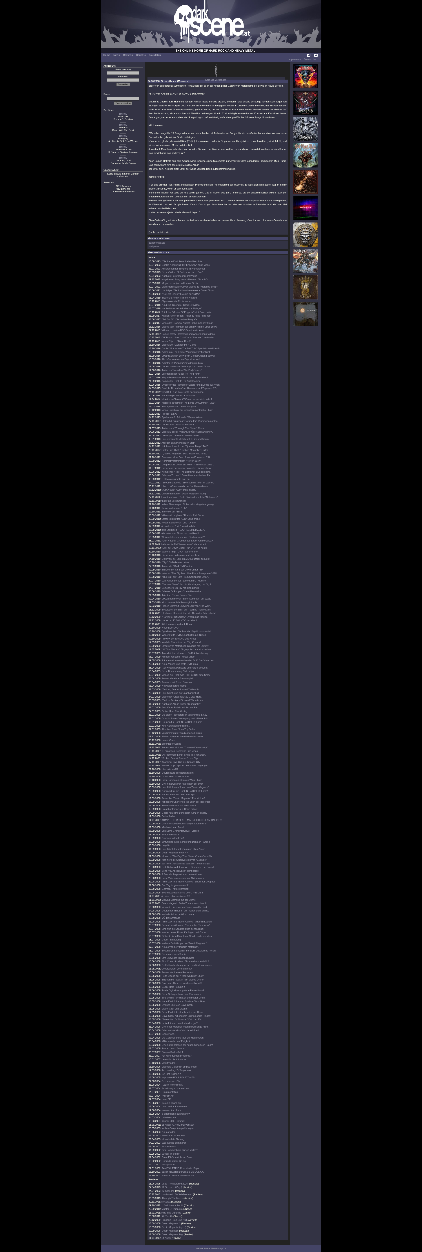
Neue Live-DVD (170, 627)
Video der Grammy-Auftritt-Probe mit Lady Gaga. (188, 323)
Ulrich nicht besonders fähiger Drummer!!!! (184, 823)
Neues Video (168, 1132)
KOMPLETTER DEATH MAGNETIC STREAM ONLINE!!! (192, 820)
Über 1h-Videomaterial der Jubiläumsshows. (185, 486)
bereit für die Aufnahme (174, 1059)
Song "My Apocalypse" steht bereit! (180, 870)
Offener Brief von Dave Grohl (177, 1005)
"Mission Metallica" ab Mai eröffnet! (180, 1030)
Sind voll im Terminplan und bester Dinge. (184, 997)
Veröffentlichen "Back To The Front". (181, 373)
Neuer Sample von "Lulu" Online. (179, 522)
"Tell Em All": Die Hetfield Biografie (179, 319)
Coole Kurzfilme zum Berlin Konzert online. (184, 812)
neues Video (168, 740)
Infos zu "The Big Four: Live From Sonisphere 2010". (190, 573)
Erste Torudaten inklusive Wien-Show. (182, 780)
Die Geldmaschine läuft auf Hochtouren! (183, 1037)
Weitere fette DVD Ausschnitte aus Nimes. (184, 635)
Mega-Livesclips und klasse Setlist (180, 283)
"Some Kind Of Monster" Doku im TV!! (182, 1019)
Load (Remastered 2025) (175, 1183)
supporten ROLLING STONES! (178, 1077)
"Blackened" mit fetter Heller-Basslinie (182, 261)
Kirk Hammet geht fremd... (176, 725)
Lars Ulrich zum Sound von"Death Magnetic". (186, 787)
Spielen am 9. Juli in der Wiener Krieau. (182, 417)
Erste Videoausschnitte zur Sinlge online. (183, 878)
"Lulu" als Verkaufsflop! (173, 500)
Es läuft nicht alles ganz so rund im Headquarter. (187, 965)
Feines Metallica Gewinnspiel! (177, 678)
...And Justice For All (172, 1205)
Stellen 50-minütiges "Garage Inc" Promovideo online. (190, 421)
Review (123, 114)
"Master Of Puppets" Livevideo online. (182, 591)
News (116, 55)
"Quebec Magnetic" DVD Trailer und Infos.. (184, 453)
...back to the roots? (172, 1084)
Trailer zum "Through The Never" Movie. (183, 428)
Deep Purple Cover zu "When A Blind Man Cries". (188, 464)
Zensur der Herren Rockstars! (178, 972)
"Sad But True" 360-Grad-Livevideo (181, 305)
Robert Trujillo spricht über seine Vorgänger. (185, 765)
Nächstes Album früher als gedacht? (181, 704)
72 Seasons (168, 1191)
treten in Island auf (171, 1103)
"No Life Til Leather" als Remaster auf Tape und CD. (189, 388)
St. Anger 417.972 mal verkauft (178, 1124)
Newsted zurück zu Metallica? (178, 1175)
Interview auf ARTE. (172, 511)
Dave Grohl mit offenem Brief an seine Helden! (186, 1016)
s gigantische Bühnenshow (176, 1113)
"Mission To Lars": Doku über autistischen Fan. (187, 475)
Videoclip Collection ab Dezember (179, 1066)
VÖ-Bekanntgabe (171, 918)
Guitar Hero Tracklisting (174, 711)
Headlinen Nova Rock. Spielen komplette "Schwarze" (189, 497)
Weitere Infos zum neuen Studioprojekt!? (183, 537)
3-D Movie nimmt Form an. (176, 479)
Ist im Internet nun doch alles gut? (180, 1023)
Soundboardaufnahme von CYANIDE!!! (182, 892)
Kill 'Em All (167, 1216)
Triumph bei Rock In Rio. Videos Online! (183, 979)
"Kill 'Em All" (168, 1095)
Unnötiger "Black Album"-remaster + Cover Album (188, 290)
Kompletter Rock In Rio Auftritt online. (181, 381)
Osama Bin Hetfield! (172, 1052)
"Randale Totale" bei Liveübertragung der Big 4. (187, 584)
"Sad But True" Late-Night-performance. (183, 392)
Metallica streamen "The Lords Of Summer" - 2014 (189, 402)
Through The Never (172, 1198)
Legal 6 (165, 845)
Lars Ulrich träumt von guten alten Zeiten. (184, 849)
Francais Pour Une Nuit (174, 1220)
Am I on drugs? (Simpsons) (176, 1070)
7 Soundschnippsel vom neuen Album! (182, 874)
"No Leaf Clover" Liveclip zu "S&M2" (181, 294)
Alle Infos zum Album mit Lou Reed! (180, 533)
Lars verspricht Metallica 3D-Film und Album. (185, 439)
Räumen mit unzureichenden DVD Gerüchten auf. (188, 660)
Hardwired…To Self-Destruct (177, 1194)
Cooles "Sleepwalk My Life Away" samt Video (186, 265)
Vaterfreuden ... (170, 1063)
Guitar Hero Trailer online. (175, 776)
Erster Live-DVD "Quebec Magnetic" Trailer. (185, 450)
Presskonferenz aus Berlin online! (180, 809)
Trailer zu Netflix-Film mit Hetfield (179, 297)
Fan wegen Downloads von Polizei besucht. (185, 667)
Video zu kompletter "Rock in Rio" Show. (183, 515)
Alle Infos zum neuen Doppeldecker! (181, 359)
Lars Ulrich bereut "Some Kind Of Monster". (185, 580)
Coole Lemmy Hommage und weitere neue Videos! (188, 334)
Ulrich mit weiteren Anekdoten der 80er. (182, 783)
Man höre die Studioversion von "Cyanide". (184, 859)
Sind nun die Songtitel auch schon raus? (183, 929)
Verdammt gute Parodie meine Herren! (182, 733)
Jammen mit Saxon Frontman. (178, 682)
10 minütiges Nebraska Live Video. (180, 751)
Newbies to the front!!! (173, 838)
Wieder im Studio (171, 1153)
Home (106, 55)
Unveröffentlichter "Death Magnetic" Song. (184, 493)
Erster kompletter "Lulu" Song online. (181, 519)
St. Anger (166, 1238)
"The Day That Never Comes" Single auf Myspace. (189, 881)
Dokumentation (170, 1092)
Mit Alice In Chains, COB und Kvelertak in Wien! (187, 399)
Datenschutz (311, 59)
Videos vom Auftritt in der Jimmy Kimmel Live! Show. (189, 326)
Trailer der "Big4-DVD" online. (177, 566)
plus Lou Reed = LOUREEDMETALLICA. (183, 530)
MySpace (154, 246)
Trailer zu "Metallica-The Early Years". (182, 370)
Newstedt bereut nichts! (174, 685)
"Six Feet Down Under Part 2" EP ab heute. (184, 548)
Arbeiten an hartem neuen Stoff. (178, 442)
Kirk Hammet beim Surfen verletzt (180, 1150)
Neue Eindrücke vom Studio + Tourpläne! (183, 1001)
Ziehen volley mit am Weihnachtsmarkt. (183, 736)
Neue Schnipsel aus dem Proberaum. (182, 994)
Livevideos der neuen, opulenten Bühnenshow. (186, 468)
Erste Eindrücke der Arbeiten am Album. (183, 1012)
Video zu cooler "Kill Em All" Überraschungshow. (187, 431)
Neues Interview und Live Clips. (178, 794)
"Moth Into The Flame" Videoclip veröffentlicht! (186, 352)
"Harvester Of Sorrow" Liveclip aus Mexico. (185, 617)
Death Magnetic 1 (171, 1223)
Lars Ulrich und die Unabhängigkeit (180, 693)
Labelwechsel (169, 1117)
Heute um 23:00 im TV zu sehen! (179, 620)
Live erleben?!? (170, 769)
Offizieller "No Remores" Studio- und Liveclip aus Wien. (191, 384)
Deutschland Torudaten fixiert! (178, 772)
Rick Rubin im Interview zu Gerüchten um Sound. (188, 867)
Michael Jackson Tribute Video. (178, 656)
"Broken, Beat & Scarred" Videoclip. (181, 689)
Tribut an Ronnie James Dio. (177, 595)
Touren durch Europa (173, 1048)
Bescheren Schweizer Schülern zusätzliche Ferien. (189, 950)
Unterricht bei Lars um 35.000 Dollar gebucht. (186, 559)
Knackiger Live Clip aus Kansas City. (181, 762)
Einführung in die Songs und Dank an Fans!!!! (186, 841)
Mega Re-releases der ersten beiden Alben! (185, 377)
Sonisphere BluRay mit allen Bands (180, 588)
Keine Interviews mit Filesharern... (180, 805)
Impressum (295, 59)
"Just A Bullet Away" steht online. (179, 489)
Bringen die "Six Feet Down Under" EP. (182, 569)
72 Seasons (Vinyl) (172, 1187)
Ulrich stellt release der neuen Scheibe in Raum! (187, 1045)
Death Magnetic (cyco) (174, 1227)
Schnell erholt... (170, 1146)
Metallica (166, 1201)
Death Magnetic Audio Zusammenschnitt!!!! (184, 903)
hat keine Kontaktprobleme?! (177, 1055)
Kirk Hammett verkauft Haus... (178, 624)
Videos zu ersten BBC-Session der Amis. (183, 330)
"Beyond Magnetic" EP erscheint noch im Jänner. (188, 482)
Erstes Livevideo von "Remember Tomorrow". (186, 925)
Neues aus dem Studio (174, 954)
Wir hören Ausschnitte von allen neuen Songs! (186, 863)
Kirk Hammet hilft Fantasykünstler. (180, 602)
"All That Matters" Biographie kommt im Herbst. (186, 649)
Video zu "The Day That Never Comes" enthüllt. (187, 856)
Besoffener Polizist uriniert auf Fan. (180, 707)
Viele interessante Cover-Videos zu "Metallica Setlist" (190, 286)
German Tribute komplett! (175, 889)
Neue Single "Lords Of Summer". (179, 395)
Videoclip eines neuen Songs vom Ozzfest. (184, 907)
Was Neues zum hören (174, 1142)
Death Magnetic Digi (172, 1234)
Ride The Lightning (171, 1212)
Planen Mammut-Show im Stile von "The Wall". (186, 606)
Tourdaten (155, 55)
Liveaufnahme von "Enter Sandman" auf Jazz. (186, 598)
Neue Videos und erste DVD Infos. (180, 664)
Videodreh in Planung (173, 1139)
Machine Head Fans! (173, 827)
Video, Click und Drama (174, 1008)
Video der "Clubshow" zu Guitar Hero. (182, 696)
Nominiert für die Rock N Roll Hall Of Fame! (185, 791)
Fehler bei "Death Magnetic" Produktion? (183, 798)
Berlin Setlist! (168, 816)
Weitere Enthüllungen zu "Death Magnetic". (184, 943)
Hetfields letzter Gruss (174, 1161)
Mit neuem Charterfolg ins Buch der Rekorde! (186, 801)
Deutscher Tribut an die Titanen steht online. (185, 910)
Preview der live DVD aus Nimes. (179, 638)
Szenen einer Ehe (171, 1081)
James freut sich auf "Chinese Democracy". (185, 747)
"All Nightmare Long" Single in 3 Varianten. (184, 754)
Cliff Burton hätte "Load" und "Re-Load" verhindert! (188, 337)
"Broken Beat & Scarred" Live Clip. (180, 758)
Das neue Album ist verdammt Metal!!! (182, 983)
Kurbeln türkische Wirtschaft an (178, 914)
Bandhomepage (157, 242)
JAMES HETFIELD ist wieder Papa (180, 1168)
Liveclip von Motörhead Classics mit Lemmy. (185, 646)
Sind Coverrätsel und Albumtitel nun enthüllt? (185, 961)
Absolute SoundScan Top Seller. (178, 729)
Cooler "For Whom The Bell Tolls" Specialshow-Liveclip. (191, 348)
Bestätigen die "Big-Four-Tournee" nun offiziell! (186, 609)
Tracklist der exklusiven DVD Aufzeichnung (185, 653)
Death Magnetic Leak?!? (175, 852)
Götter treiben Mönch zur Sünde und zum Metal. (187, 936)
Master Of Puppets (172, 1209)
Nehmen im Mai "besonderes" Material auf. (184, 544)
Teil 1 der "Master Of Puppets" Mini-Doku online (187, 312)
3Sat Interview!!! (170, 834)
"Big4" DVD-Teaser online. (176, 562)
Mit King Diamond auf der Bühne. (179, 899)
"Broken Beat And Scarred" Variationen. (183, 700)
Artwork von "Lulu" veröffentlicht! (178, 526)
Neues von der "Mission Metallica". (180, 947)
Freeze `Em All (169, 413)
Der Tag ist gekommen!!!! (175, 885)
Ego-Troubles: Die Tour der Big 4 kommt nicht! (186, 631)
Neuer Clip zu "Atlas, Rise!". (176, 341)
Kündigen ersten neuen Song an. (179, 406)
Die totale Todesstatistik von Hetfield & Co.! (184, 714)
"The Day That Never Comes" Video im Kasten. (187, 921)
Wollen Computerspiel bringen (177, 1128)
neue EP (166, 1099)
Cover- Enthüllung (171, 939)
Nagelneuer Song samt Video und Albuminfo (185, 279)
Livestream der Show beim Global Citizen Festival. (188, 355)
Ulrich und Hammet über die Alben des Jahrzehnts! (189, 613)
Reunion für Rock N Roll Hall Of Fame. (182, 722)
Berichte (141, 55)
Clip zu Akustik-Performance (177, 301)
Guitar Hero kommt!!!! (173, 987)
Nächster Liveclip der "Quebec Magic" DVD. (185, 446)
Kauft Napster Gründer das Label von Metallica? (187, 540)
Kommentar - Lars (171, 1110)
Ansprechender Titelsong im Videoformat (183, 268)
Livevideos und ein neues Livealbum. (181, 555)
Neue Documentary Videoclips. (178, 671)
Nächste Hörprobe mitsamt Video (179, 276)
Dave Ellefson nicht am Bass (177, 1157)
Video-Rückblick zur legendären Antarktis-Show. (187, 410)
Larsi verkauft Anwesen (174, 1106)
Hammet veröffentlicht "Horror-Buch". (182, 460)
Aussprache (168, 1164)
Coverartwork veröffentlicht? (177, 968)
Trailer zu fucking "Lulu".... (175, 508)
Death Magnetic (170, 1230)
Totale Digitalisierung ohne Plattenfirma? (183, 990)
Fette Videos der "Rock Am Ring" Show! (183, 976)
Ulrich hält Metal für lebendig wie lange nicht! (185, 1026)
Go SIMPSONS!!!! (171, 1074)
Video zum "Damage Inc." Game (179, 344)
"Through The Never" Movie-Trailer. (181, 435)
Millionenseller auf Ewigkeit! (176, 1041)
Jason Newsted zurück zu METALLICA (183, 1171)
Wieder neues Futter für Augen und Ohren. (184, 932)
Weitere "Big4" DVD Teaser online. (180, 551)
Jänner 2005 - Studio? (173, 1121)
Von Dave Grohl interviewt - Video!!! (181, 830)
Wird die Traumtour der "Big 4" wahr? (181, 642)
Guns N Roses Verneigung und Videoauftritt (185, 718)
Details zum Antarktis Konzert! (178, 424)
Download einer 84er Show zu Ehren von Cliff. (186, 457)
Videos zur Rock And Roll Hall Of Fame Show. (186, 675)
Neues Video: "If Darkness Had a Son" (182, 272)
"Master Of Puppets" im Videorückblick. (183, 363)
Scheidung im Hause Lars (175, 1088)
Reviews (128, 55)
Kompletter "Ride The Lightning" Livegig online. (186, 471)
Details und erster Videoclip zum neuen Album (186, 366)
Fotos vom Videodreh (173, 1135)
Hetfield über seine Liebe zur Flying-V (182, 308)
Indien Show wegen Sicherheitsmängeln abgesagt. (188, 504)
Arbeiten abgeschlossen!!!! (175, 896)
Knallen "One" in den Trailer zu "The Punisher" (186, 315)
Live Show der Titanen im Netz (178, 958)
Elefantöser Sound (171, 743)
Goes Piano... (169, 1034)
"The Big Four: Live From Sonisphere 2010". (185, 577)
